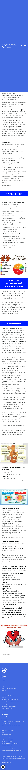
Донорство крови (6, 723)
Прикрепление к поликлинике (9, 745)
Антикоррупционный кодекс (9, 704)
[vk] (3, 676)
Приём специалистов (7, 762)
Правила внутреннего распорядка (10, 699)
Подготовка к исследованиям (9, 739)
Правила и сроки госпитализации (10, 743)
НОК (3, 732)
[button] (22, 46)
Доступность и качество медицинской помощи (13, 721)
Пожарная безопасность (8, 708)
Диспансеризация (6, 719)
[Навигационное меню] (25, 46)
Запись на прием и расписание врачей (11, 725)
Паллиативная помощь (7, 734)
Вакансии (4, 690)
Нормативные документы (8, 695)
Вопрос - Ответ (5, 716)
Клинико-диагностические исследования (12, 756)
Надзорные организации (8, 693)
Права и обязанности (7, 741)
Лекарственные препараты (8, 730)
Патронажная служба (7, 736)
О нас (3, 686)
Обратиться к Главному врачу (9, 688)
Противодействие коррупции (9, 706)
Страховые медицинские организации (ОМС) (12, 750)
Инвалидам (4, 728)
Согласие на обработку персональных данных (13, 748)
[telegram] (5, 676)
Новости (4, 697)
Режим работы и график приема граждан (11, 701)
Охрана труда (5, 710)
